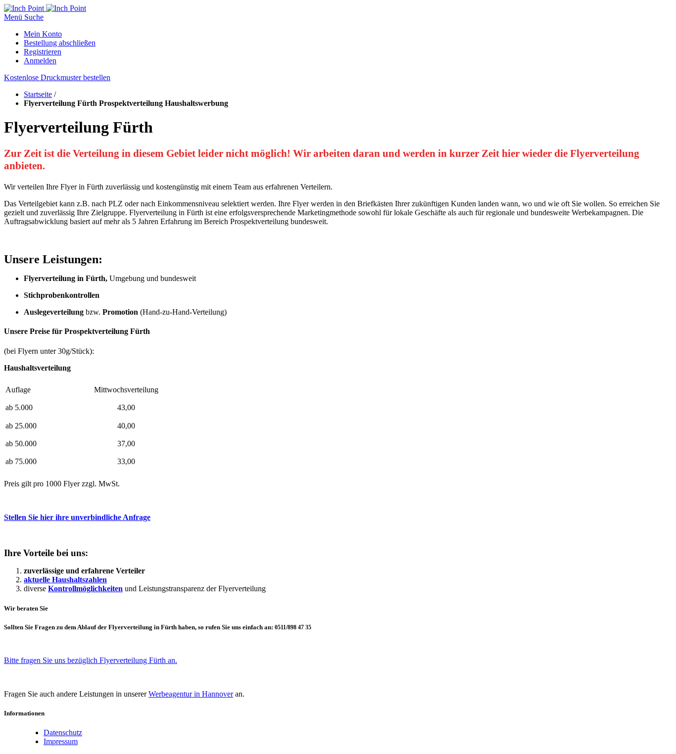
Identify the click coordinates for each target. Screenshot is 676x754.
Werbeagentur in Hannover (190, 694)
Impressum (61, 741)
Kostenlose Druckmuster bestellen (57, 77)
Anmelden (40, 60)
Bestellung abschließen (60, 43)
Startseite (38, 94)
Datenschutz (63, 732)
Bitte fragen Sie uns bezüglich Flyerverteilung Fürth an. (90, 660)
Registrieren (42, 51)
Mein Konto (43, 34)
